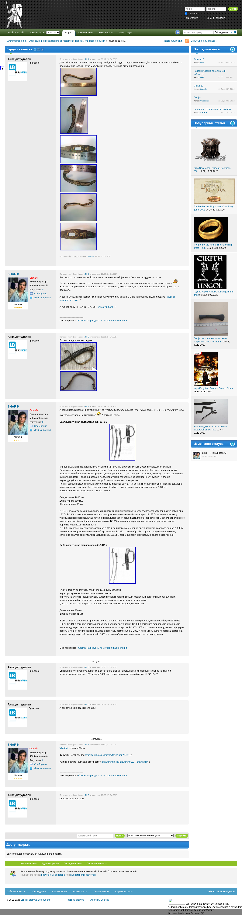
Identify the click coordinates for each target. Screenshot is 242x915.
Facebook (177, 32)
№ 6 (87, 704)
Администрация (50, 863)
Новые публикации (173, 41)
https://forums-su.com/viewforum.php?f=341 (107, 755)
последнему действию (53, 875)
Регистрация (191, 18)
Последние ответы (97, 863)
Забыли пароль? (216, 18)
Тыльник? (199, 59)
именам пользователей (83, 875)
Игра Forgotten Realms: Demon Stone (213, 388)
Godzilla (203, 89)
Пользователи (101, 891)
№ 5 (87, 667)
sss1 (202, 63)
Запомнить (194, 13)
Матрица (198, 85)
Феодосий (204, 101)
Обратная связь (124, 891)
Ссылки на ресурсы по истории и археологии (102, 320)
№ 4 (87, 406)
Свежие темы (59, 891)
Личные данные (42, 297)
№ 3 (87, 337)
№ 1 (87, 59)
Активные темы (28, 863)
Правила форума (75, 900)
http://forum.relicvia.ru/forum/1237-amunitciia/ (125, 762)
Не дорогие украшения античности (212, 109)
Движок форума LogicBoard (35, 900)
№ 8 (87, 795)
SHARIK (203, 112)
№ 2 (87, 274)
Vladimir (91, 256)
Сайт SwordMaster (16, 891)
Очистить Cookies (99, 900)
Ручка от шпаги (105, 307)
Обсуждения (39, 891)
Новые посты (80, 891)
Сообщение (40, 293)
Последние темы (73, 863)
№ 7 (87, 745)
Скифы (197, 97)
